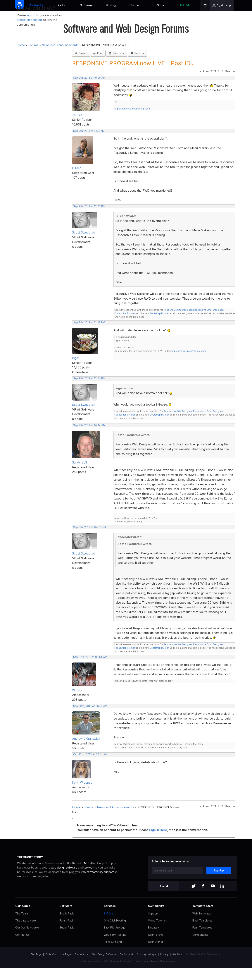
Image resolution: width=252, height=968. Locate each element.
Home (21, 45)
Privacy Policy (139, 961)
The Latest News (26, 920)
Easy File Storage (114, 927)
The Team (21, 913)
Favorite (138, 53)
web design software (64, 867)
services (88, 867)
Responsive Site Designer (178, 309)
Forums (33, 45)
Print (99, 53)
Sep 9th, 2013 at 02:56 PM (89, 527)
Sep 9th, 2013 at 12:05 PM (89, 206)
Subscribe (118, 53)
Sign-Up (219, 870)
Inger (75, 358)
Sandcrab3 (79, 462)
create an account (29, 20)
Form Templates (202, 927)
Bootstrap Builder (159, 313)
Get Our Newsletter (27, 927)
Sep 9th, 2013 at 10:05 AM (89, 77)
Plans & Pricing (113, 941)
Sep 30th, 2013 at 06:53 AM (90, 706)
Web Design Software (104, 954)
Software (86, 5)
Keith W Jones (82, 782)
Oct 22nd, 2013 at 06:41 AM (90, 754)
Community (156, 905)
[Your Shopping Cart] (205, 5)
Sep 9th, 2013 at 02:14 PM (89, 425)
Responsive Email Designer (208, 309)
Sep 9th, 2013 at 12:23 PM (89, 322)
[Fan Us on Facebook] (203, 886)
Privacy (164, 954)
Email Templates (202, 920)
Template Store (202, 905)
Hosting (111, 5)
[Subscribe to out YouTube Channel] (213, 886)
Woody (77, 690)
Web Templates (202, 913)
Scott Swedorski (83, 232)
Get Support (126, 954)
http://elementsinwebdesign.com (132, 108)
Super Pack (67, 927)
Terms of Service (159, 961)
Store (160, 5)
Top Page (36, 954)
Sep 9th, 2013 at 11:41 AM (88, 130)
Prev (206, 71)
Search (82, 53)
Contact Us (22, 934)
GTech (76, 168)
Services (110, 905)
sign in (31, 15)
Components (200, 934)
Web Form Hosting (115, 934)
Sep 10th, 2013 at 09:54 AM (90, 656)
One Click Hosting (115, 920)
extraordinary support (100, 871)
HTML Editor (186, 5)
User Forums (155, 934)
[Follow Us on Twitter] (193, 886)
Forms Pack (66, 920)
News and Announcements (60, 45)
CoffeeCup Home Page (58, 954)
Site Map (177, 954)
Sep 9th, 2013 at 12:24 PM (89, 378)
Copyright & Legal (146, 954)
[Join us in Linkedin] (222, 886)
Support (136, 5)
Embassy (153, 927)
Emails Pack (67, 913)
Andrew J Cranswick (86, 738)
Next (228, 71)
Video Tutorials (157, 920)
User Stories (155, 941)
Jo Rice (77, 115)
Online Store (81, 954)
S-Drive (108, 913)
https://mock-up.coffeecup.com (188, 351)
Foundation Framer (124, 313)
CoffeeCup (22, 905)
